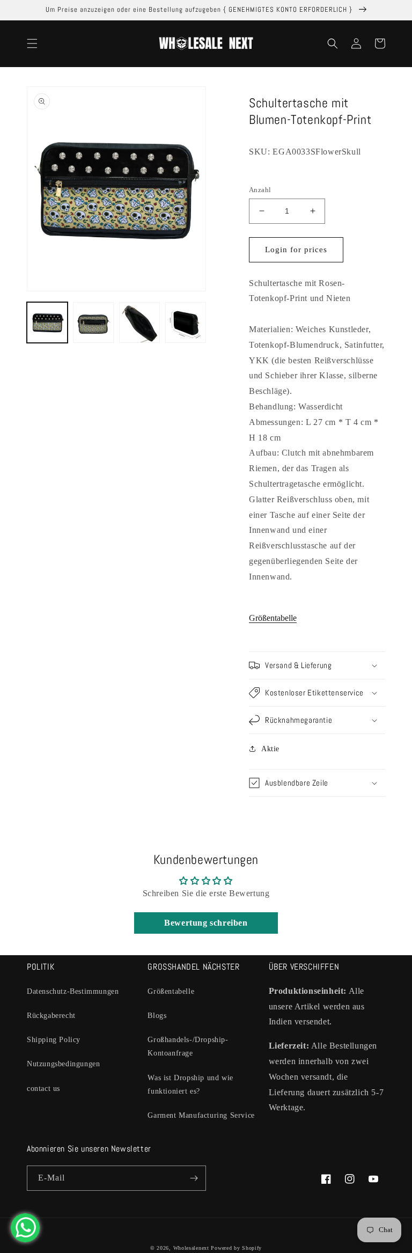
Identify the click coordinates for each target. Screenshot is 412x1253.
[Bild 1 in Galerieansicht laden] (47, 322)
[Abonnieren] (193, 1178)
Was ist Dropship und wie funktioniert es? (190, 1084)
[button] (32, 43)
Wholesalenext (191, 1248)
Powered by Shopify (236, 1248)
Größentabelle (273, 617)
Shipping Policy (53, 1040)
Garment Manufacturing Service (201, 1115)
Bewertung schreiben (205, 922)
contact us (43, 1089)
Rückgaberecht (51, 1016)
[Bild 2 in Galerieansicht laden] (93, 322)
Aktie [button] (270, 749)
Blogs (157, 1016)
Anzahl (260, 190)
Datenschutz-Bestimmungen (73, 991)
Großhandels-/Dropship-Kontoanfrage (188, 1046)
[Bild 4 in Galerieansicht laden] (185, 322)
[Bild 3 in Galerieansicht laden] (139, 322)
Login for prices (296, 249)
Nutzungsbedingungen (63, 1064)
